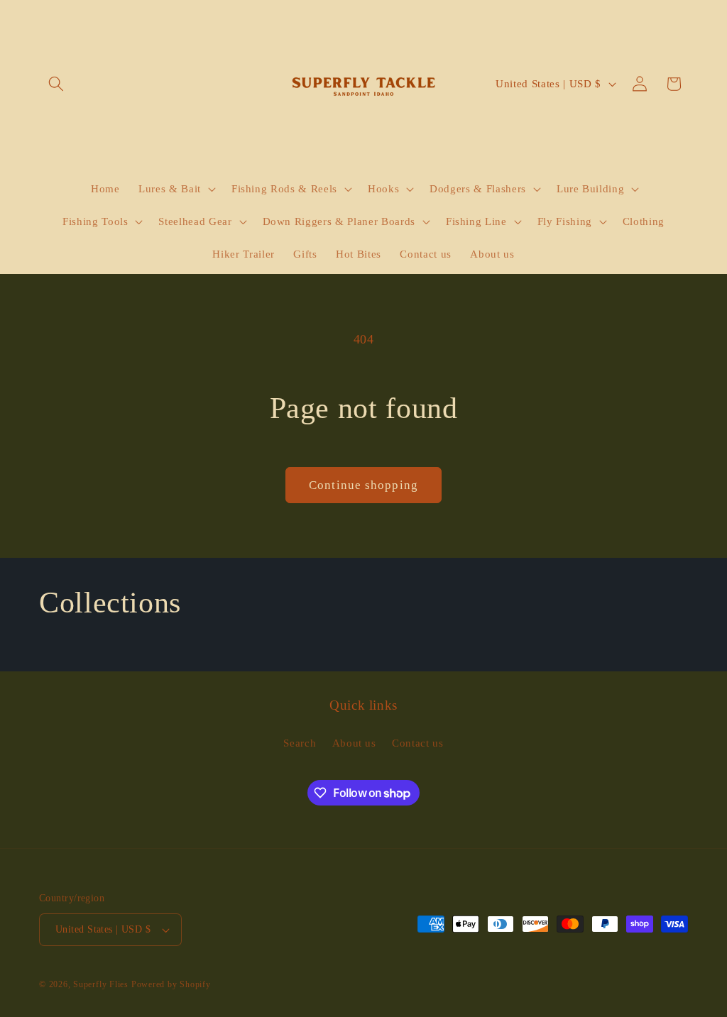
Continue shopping (363, 485)
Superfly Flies (101, 984)
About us (354, 743)
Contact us (418, 743)
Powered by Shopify (171, 984)
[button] (56, 84)
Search (299, 743)
